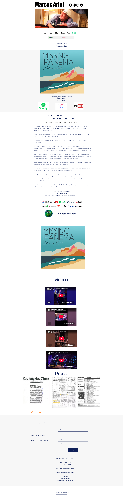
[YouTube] (77, 5)
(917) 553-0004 (66, 464)
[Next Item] (98, 392)
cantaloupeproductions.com (65, 472)
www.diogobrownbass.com (61, 494)
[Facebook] (70, 5)
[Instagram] (74, 5)
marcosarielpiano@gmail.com (42, 423)
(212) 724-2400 (67, 462)
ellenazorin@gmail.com (67, 468)
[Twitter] (81, 5)
